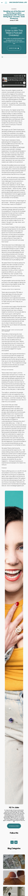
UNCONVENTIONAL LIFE (18, 2)
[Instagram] (12, 842)
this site (5, 105)
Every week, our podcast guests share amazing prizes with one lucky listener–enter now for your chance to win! (14, 41)
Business (14, 9)
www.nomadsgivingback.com (15, 485)
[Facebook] (16, 842)
